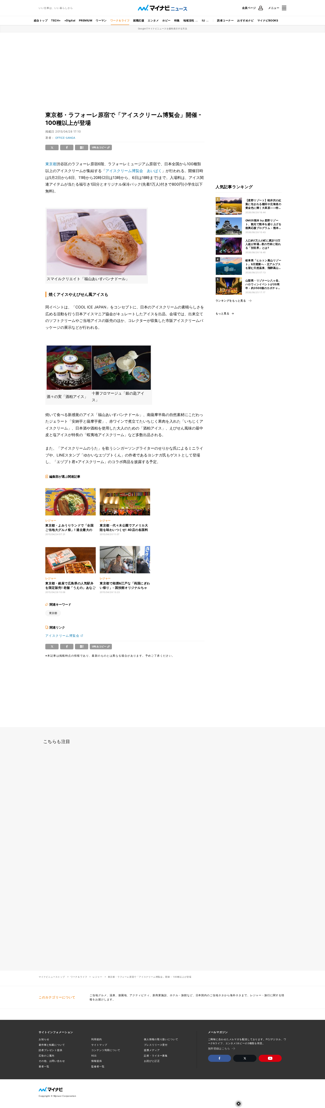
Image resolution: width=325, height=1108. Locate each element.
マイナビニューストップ (52, 976)
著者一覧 (44, 1066)
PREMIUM (85, 20)
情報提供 (96, 1060)
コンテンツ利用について (105, 1050)
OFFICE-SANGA (65, 137)
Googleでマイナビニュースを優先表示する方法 (162, 28)
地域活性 (188, 20)
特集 (177, 20)
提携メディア (152, 1050)
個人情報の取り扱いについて (161, 1039)
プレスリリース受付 (156, 1044)
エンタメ (153, 20)
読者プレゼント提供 (50, 1050)
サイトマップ (99, 1044)
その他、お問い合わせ (52, 1060)
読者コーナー (225, 20)
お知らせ (44, 1039)
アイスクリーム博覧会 (62, 635)
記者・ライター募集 (156, 1055)
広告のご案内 (46, 1055)
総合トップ (41, 20)
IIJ (203, 20)
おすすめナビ (245, 20)
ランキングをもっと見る (231, 300)
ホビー (166, 20)
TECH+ (56, 20)
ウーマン (101, 20)
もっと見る (222, 313)
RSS (94, 1055)
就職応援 (138, 20)
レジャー (97, 976)
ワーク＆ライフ (120, 20)
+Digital (69, 20)
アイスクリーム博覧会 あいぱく (133, 171)
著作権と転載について (52, 1044)
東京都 (51, 164)
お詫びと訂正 (152, 1060)
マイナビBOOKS (267, 20)
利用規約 (96, 1039)
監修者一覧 (97, 1066)
